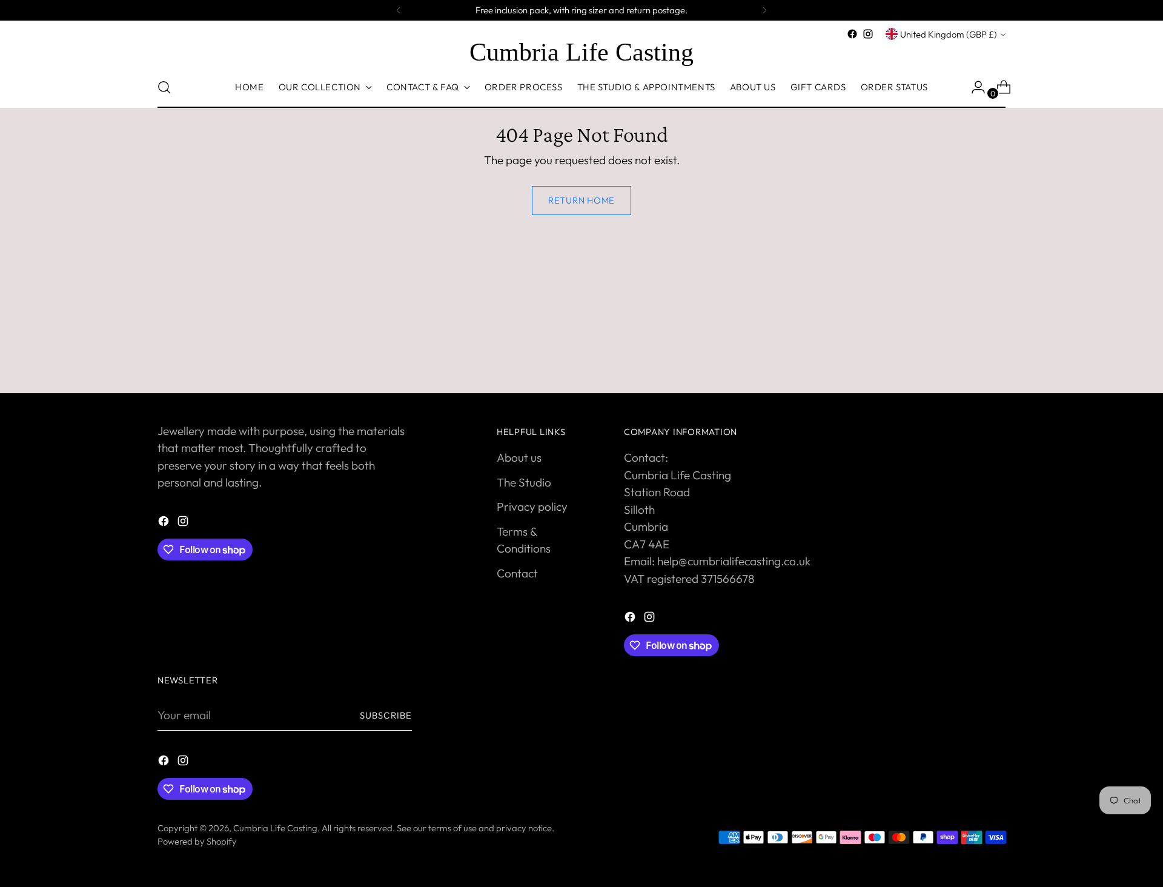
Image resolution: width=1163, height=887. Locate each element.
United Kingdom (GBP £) (948, 34)
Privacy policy (532, 506)
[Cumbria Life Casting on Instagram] (868, 33)
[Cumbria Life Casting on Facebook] (852, 33)
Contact (517, 573)
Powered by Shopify (197, 841)
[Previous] (398, 10)
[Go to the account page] (973, 87)
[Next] (764, 10)
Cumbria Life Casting (275, 828)
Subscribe (386, 715)
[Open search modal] (164, 87)
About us (519, 457)
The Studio (524, 482)
